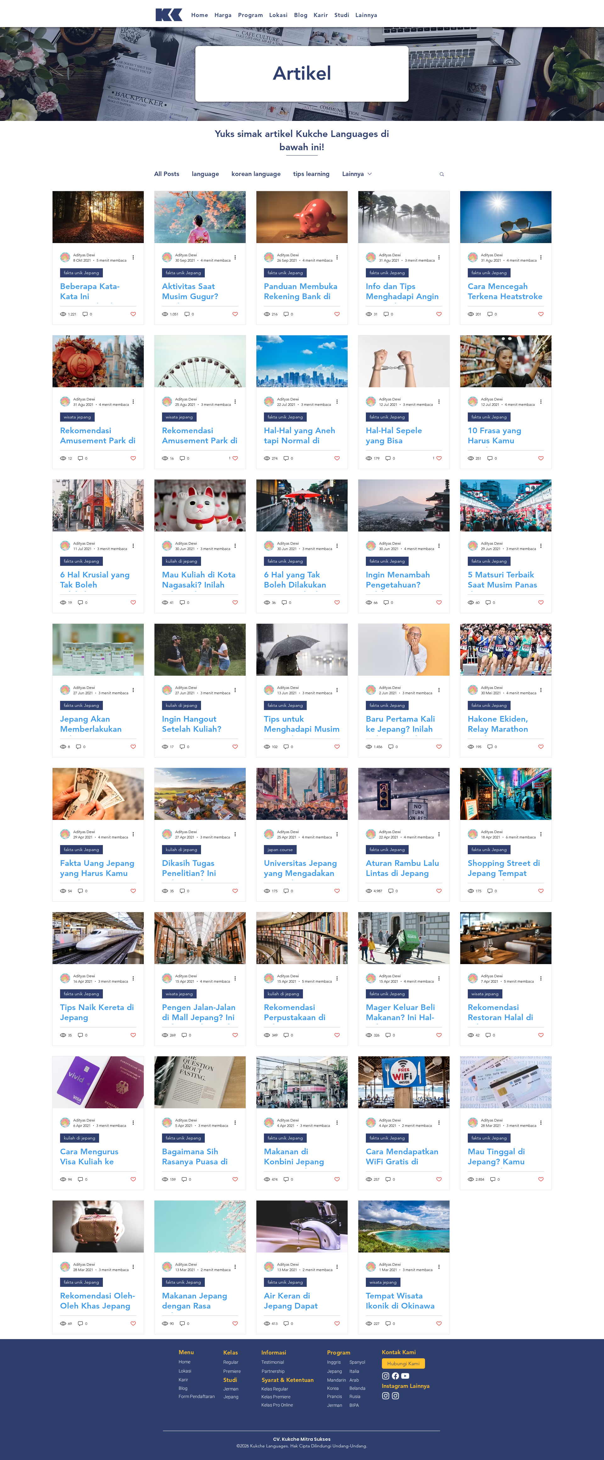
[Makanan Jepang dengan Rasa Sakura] (200, 1227)
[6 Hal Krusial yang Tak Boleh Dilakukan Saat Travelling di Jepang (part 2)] (98, 505)
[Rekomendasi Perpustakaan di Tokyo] (302, 938)
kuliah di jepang (181, 561)
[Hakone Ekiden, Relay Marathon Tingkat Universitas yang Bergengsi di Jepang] (505, 650)
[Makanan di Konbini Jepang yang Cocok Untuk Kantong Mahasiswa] (302, 1082)
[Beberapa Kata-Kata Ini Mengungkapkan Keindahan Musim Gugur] (98, 217)
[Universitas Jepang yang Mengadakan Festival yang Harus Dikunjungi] (302, 794)
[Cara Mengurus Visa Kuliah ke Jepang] (98, 1082)
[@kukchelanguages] (385, 1376)
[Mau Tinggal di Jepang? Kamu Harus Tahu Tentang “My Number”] (505, 1082)
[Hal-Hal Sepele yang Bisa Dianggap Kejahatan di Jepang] (404, 361)
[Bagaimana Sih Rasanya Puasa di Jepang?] (200, 1082)
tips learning (311, 174)
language (205, 174)
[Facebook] (395, 1376)
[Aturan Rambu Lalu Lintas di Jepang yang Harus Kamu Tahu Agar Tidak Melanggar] (404, 794)
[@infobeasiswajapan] (385, 1395)
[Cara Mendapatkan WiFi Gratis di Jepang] (404, 1082)
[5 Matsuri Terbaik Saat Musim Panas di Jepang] (505, 505)
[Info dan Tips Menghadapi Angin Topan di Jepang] (404, 217)
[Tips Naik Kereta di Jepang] (98, 938)
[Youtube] (405, 1376)
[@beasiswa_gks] (395, 1395)
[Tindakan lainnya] (135, 257)
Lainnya (353, 174)
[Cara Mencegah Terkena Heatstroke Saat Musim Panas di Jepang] (505, 217)
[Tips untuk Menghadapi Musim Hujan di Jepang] (302, 650)
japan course (280, 849)
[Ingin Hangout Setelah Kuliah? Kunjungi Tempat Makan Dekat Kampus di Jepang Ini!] (200, 650)
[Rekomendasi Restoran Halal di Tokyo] (505, 938)
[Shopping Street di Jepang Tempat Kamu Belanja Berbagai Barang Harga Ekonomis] (505, 794)
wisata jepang (77, 417)
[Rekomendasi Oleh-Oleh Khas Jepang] (98, 1227)
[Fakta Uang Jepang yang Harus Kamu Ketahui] (98, 794)
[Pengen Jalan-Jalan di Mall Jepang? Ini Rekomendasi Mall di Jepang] (200, 938)
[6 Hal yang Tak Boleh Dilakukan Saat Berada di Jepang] (302, 505)
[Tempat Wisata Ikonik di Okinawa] (404, 1227)
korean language (256, 174)
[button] (223, 15)
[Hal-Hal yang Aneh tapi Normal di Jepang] (302, 361)
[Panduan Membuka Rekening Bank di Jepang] (302, 217)
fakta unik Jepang (81, 273)
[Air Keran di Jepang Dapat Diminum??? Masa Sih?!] (302, 1227)
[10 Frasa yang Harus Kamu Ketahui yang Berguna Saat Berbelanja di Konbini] (505, 361)
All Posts (166, 174)
